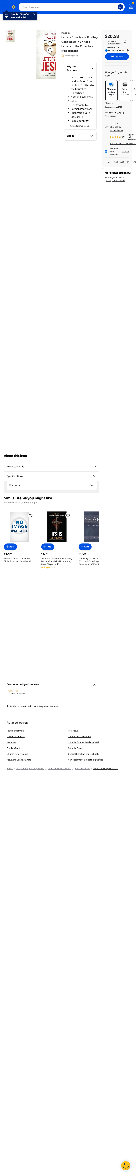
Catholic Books (75, 748)
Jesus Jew (11, 742)
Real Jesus (73, 730)
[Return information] (127, 50)
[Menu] (5, 7)
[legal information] (125, 41)
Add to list (119, 161)
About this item (15, 456)
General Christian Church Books (83, 754)
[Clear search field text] (116, 7)
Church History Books (17, 754)
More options (110, 116)
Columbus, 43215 (113, 107)
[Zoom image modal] (50, 50)
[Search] (120, 7)
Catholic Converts (16, 736)
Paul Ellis (65, 33)
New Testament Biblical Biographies (85, 759)
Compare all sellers (115, 180)
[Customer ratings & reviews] (95, 683)
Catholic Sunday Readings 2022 (83, 742)
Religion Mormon (15, 730)
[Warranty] (92, 485)
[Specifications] (95, 476)
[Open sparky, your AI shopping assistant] (126, 1166)
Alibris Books (116, 130)
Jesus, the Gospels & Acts (19, 759)
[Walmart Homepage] (13, 7)
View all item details (79, 126)
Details (125, 151)
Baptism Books (14, 748)
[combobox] (72, 7)
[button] (42, 54)
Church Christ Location (79, 736)
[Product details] (95, 466)
